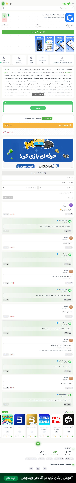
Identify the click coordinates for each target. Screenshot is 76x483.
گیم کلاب (41, 459)
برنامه (17, 63)
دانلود (38, 108)
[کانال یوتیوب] (31, 468)
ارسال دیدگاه (6, 197)
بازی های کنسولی (59, 459)
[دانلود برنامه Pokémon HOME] (7, 426)
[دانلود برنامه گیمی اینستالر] (68, 426)
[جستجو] (72, 8)
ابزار (21, 63)
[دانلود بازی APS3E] (19, 426)
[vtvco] (38, 478)
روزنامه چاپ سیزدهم (31, 459)
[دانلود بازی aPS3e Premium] (32, 426)
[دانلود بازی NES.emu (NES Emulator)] (56, 426)
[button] (40, 165)
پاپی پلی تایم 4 (69, 459)
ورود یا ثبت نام (3, 3)
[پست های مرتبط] (5, 412)
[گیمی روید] (66, 3)
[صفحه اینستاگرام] (38, 468)
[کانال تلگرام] (45, 468)
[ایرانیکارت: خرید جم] (38, 153)
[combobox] (56, 188)
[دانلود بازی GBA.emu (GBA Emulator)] (44, 426)
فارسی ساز (49, 459)
